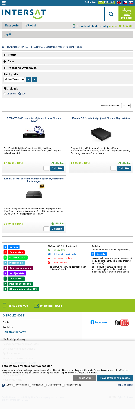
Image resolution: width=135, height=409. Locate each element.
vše (23, 93)
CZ (124, 2)
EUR (106, 2)
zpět (8, 34)
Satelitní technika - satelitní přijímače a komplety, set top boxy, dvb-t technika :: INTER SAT (24, 14)
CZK (101, 2)
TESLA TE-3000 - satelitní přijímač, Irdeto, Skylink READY (34, 119)
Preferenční (21, 385)
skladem (11, 93)
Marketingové (54, 385)
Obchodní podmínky (14, 339)
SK (130, 2)
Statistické (37, 385)
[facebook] (99, 322)
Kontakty (8, 327)
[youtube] (122, 322)
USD (112, 2)
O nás (6, 322)
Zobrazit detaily (125, 385)
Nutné (8, 385)
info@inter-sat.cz (51, 305)
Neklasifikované (73, 385)
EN (118, 2)
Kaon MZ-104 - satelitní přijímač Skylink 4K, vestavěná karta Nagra (34, 180)
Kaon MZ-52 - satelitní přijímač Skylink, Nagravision (101, 118)
